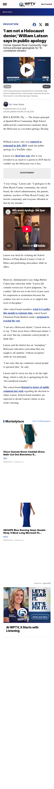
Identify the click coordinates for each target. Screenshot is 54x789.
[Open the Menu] (4, 4)
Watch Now (46, 4)
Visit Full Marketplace (42, 421)
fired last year (22, 155)
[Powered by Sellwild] (47, 583)
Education (10, 24)
